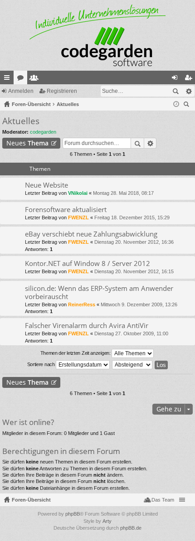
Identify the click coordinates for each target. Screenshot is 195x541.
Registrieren (62, 91)
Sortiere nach (41, 364)
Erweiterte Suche (188, 91)
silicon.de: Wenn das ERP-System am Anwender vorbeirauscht (99, 292)
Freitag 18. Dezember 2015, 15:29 (132, 217)
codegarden (43, 132)
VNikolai (78, 193)
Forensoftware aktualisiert (66, 209)
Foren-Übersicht (31, 499)
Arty (107, 521)
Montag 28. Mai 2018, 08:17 (123, 193)
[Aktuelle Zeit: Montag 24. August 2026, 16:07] (176, 104)
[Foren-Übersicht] (97, 35)
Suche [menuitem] (188, 105)
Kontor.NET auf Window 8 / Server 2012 (87, 263)
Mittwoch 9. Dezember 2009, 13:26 (139, 304)
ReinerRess (81, 304)
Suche (175, 91)
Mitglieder (36, 79)
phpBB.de (130, 528)
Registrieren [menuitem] (190, 79)
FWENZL (78, 217)
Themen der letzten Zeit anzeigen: (76, 353)
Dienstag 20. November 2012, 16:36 (134, 242)
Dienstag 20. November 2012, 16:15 (134, 271)
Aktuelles (20, 121)
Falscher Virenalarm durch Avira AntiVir (86, 325)
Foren (22, 79)
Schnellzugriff (9, 79)
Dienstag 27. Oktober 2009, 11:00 (131, 333)
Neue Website (46, 185)
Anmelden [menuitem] (176, 79)
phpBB (72, 514)
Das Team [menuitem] (162, 499)
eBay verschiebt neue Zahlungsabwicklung (91, 234)
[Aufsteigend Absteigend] (132, 364)
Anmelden (21, 91)
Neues (27, 143)
